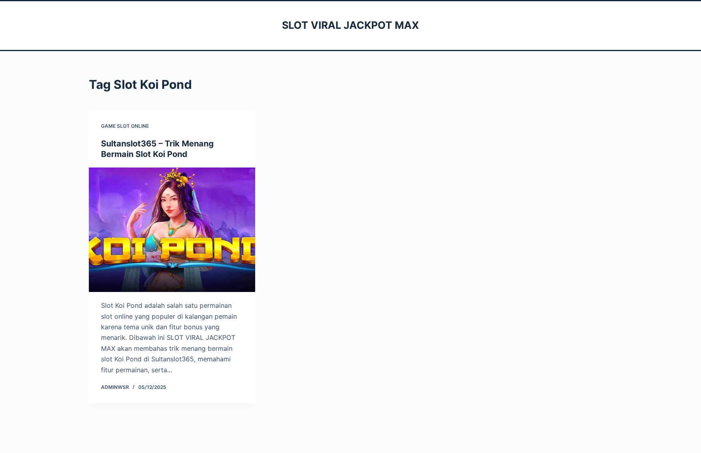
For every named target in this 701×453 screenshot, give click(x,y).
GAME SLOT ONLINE (125, 126)
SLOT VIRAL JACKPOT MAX (350, 25)
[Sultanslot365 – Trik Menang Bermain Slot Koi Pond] (172, 229)
